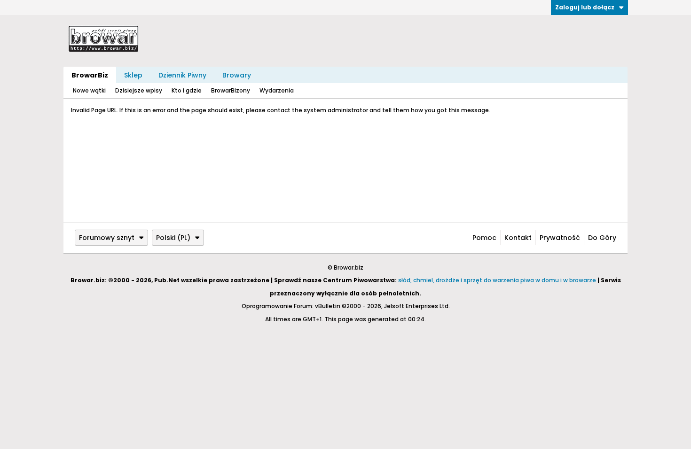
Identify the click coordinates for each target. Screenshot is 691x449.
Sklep (133, 75)
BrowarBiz (89, 75)
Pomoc (484, 237)
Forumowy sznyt (106, 237)
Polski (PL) (173, 237)
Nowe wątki (89, 90)
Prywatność (560, 237)
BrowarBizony (230, 90)
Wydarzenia (276, 90)
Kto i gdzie (187, 90)
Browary (236, 75)
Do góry (602, 237)
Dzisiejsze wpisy (138, 90)
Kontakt (518, 237)
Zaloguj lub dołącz (584, 7)
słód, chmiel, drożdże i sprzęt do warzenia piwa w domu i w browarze (497, 280)
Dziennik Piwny (182, 75)
